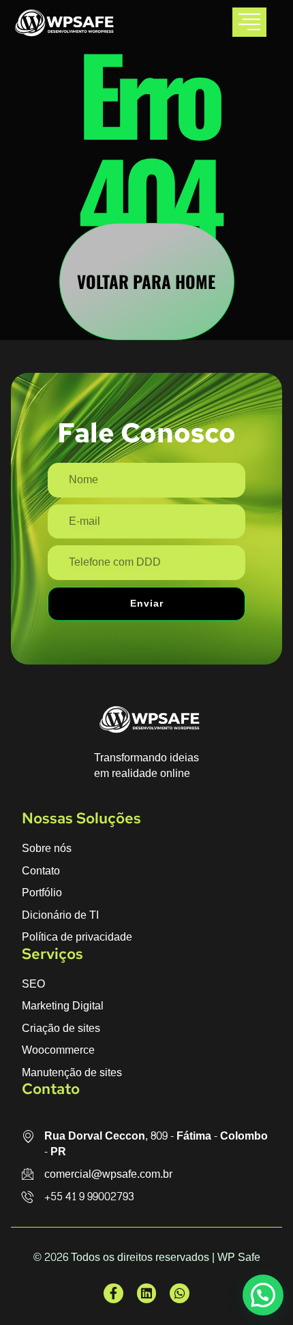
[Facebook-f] (113, 1293)
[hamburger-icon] (249, 22)
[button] (263, 1295)
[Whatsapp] (179, 1293)
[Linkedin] (147, 1293)
